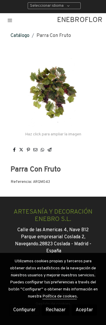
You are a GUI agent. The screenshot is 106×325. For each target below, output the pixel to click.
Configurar (24, 310)
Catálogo (20, 36)
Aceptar (84, 310)
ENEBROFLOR (79, 20)
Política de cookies (59, 296)
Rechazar (56, 310)
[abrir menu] (10, 20)
